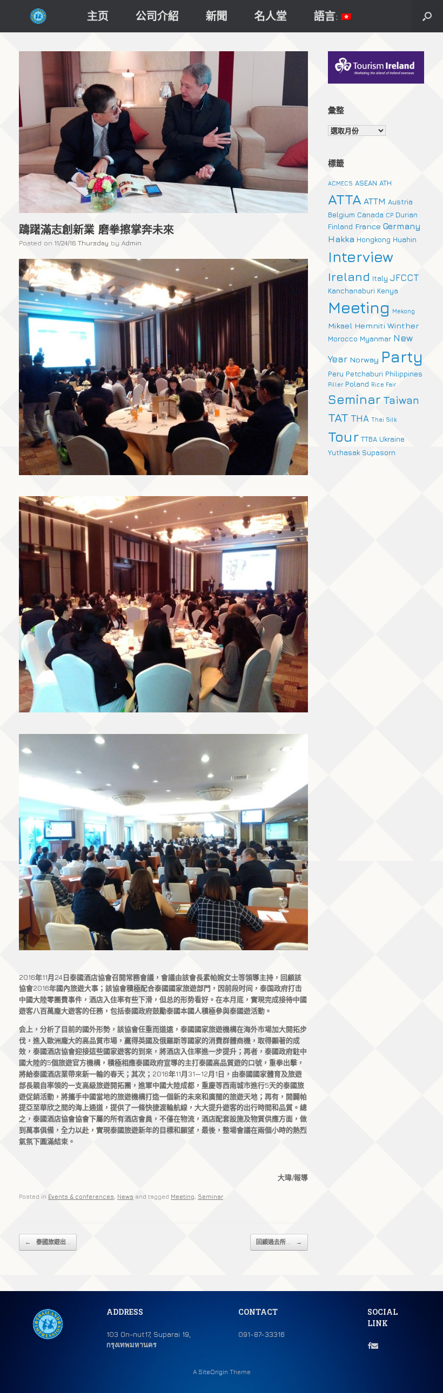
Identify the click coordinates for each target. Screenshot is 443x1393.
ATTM (375, 201)
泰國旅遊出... (48, 1241)
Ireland (349, 277)
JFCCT (404, 277)
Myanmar (375, 338)
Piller (335, 384)
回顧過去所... (279, 1241)
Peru (336, 373)
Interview (360, 256)
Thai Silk (384, 419)
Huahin (405, 239)
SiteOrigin (213, 1372)
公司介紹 (157, 16)
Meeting (182, 1196)
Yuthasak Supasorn (361, 452)
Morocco (343, 338)
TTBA (369, 439)
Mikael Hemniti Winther (373, 325)
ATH (385, 183)
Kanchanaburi (351, 290)
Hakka (341, 239)
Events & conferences (81, 1196)
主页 (98, 16)
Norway (364, 359)
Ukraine (392, 439)
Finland (340, 226)
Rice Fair (383, 384)
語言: (327, 16)
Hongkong (374, 239)
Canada (370, 214)
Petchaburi (364, 373)
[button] (427, 16)
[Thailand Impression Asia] (38, 16)
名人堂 (270, 16)
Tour (343, 436)
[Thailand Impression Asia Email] (374, 1345)
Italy (380, 278)
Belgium (341, 214)
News (125, 1196)
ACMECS (340, 183)
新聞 (216, 16)
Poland (357, 384)
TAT (338, 417)
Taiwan (401, 400)
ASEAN (366, 183)
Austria (400, 201)
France (368, 226)
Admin (132, 243)
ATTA (344, 199)
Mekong (403, 311)
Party (402, 356)
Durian (406, 214)
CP (389, 215)
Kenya (387, 290)
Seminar (210, 1196)
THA (360, 418)
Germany (402, 226)
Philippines (403, 373)
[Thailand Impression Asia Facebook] (369, 1345)
